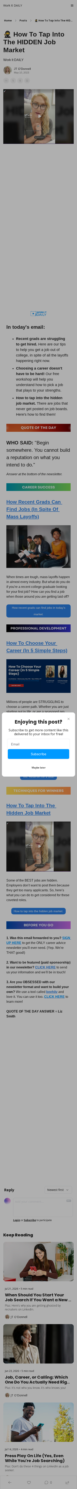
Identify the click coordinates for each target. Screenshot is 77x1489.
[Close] (68, 719)
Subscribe (38, 754)
